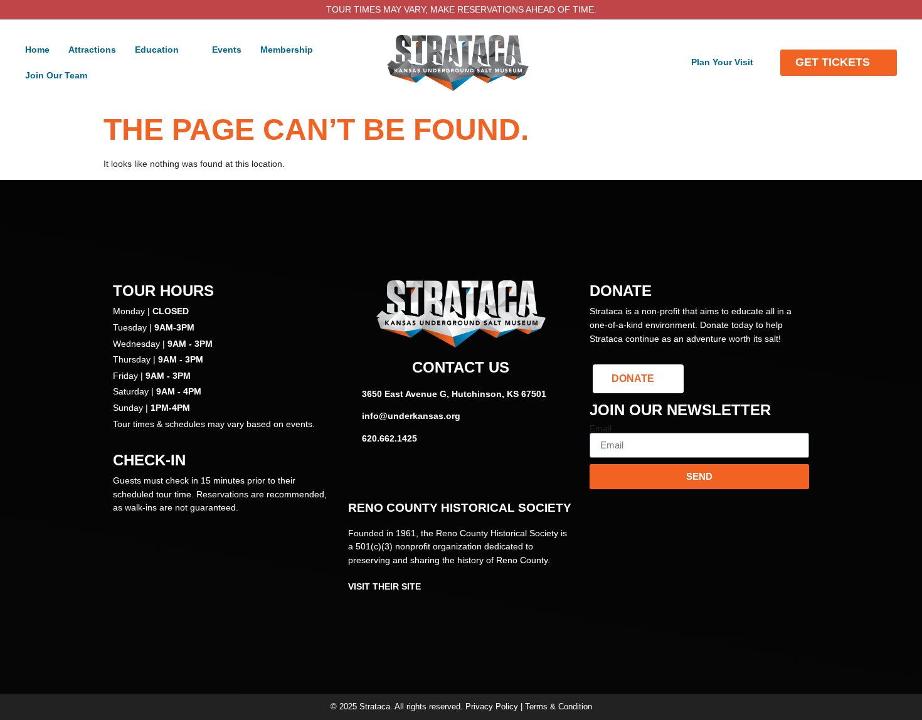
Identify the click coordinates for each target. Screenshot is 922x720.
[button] (164, 50)
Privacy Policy (491, 706)
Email (601, 428)
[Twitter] (495, 473)
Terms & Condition (558, 706)
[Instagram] (461, 473)
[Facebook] (426, 473)
